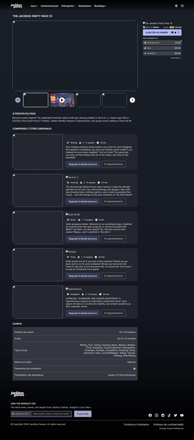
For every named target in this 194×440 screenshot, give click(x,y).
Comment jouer (49, 5)
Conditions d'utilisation (136, 424)
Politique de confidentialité (168, 424)
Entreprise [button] (68, 5)
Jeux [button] (33, 5)
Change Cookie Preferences (171, 428)
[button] (34, 6)
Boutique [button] (99, 5)
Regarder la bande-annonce (83, 164)
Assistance (84, 5)
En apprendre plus (113, 164)
